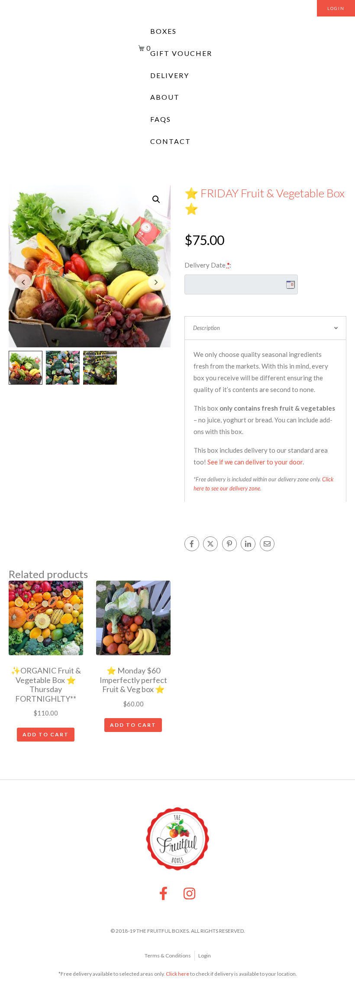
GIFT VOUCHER (181, 53)
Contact (170, 141)
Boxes (163, 31)
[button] (156, 199)
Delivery (169, 75)
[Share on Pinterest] (229, 543)
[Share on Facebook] (191, 543)
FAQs (160, 119)
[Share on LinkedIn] (248, 543)
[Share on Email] (267, 543)
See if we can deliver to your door (255, 462)
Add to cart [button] (46, 734)
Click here (177, 973)
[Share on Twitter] (210, 543)
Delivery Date (207, 265)
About (165, 97)
